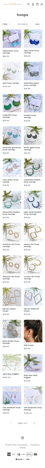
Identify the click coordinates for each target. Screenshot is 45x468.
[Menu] (42, 4)
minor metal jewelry (19, 445)
